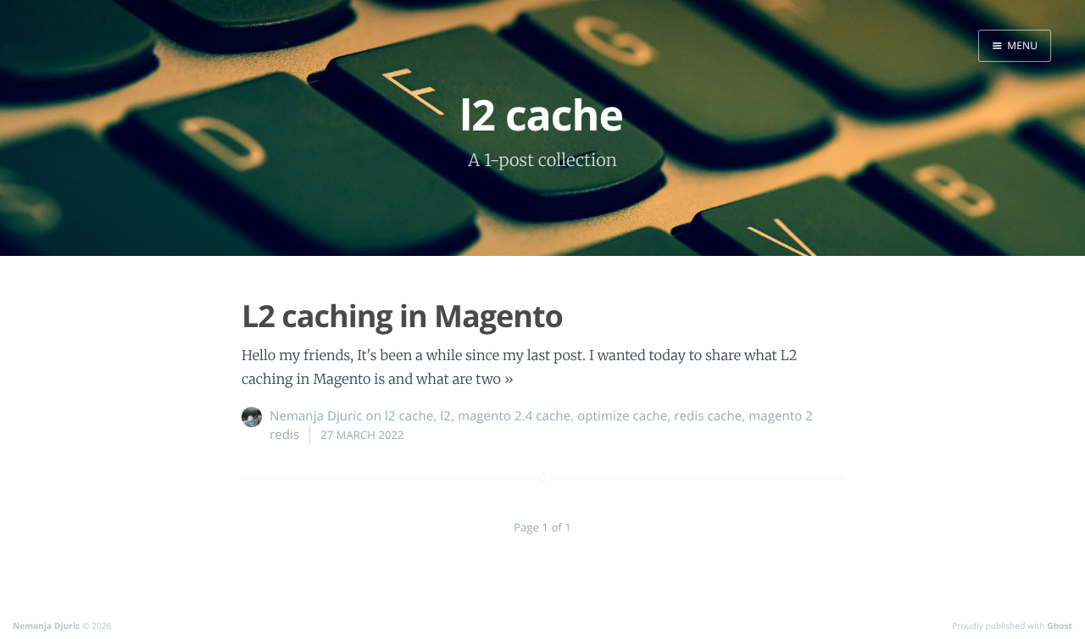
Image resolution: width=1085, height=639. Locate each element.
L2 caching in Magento (402, 315)
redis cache (708, 416)
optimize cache (622, 416)
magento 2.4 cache (514, 416)
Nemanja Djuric (316, 416)
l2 (445, 416)
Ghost (1059, 625)
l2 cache (409, 416)
